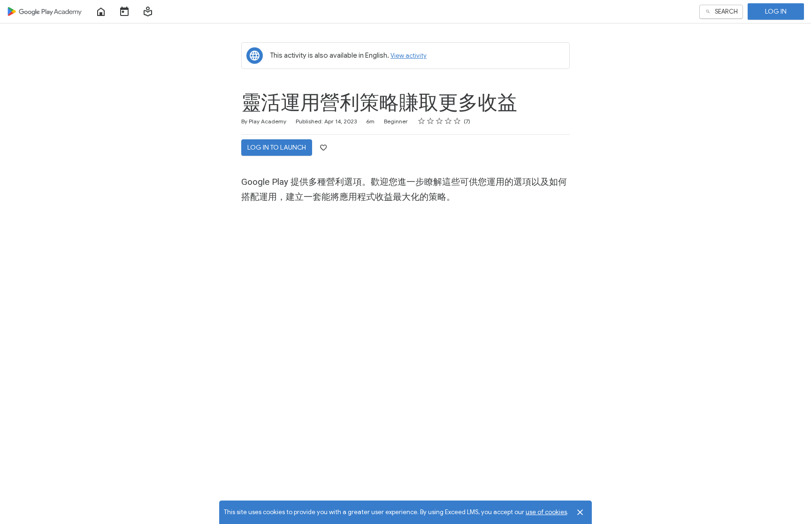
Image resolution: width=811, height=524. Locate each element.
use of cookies (546, 512)
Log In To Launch (276, 147)
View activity (408, 56)
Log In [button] (776, 11)
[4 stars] (448, 121)
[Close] (580, 512)
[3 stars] (439, 121)
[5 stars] (457, 121)
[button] (148, 11)
